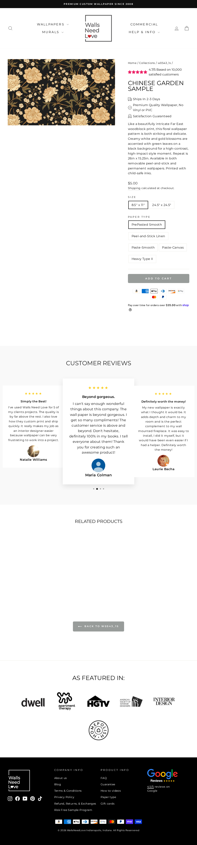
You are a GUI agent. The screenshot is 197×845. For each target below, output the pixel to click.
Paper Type (139, 216)
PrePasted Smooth (147, 224)
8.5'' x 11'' (138, 205)
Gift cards (107, 803)
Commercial (144, 24)
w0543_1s (164, 62)
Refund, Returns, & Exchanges (75, 803)
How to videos (111, 790)
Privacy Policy (64, 797)
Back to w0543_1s (101, 626)
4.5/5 (150, 786)
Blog (57, 784)
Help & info (143, 32)
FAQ (104, 778)
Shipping (134, 188)
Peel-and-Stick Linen (148, 236)
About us (60, 778)
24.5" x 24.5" (161, 205)
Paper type (108, 797)
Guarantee (108, 784)
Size (132, 197)
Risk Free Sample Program (73, 810)
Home (132, 62)
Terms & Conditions (68, 790)
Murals (51, 32)
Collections (147, 62)
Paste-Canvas (173, 247)
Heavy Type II (142, 259)
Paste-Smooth (143, 247)
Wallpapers (51, 24)
